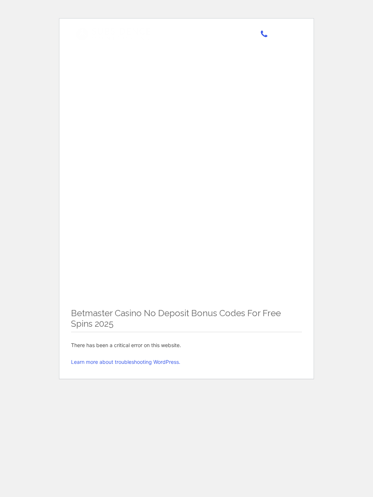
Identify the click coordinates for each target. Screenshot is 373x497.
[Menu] (284, 35)
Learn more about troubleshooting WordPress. (125, 362)
